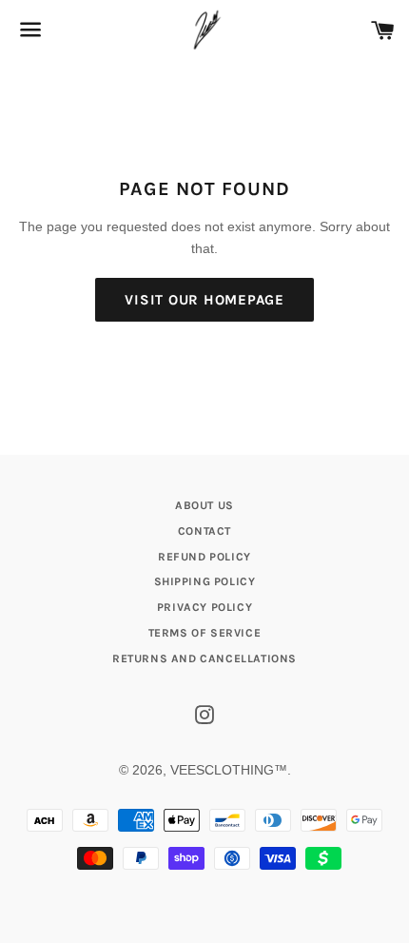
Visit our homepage (204, 299)
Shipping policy (205, 581)
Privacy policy (204, 607)
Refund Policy (204, 556)
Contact (204, 531)
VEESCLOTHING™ (228, 769)
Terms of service (205, 632)
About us (204, 505)
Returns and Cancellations (204, 658)
